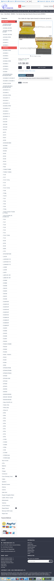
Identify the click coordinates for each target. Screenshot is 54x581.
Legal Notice (30, 544)
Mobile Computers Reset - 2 (7, 559)
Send (51, 561)
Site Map (3, 567)
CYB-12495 (25, 82)
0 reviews (26, 70)
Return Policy (30, 548)
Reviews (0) (30, 75)
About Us (30, 542)
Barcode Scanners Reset (6, 561)
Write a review (32, 70)
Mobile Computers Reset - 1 (7, 558)
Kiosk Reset (3, 564)
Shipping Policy (31, 550)
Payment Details (31, 547)
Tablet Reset (4, 565)
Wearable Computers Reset (7, 562)
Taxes (29, 553)
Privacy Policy (31, 551)
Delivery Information (32, 545)
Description (22, 75)
